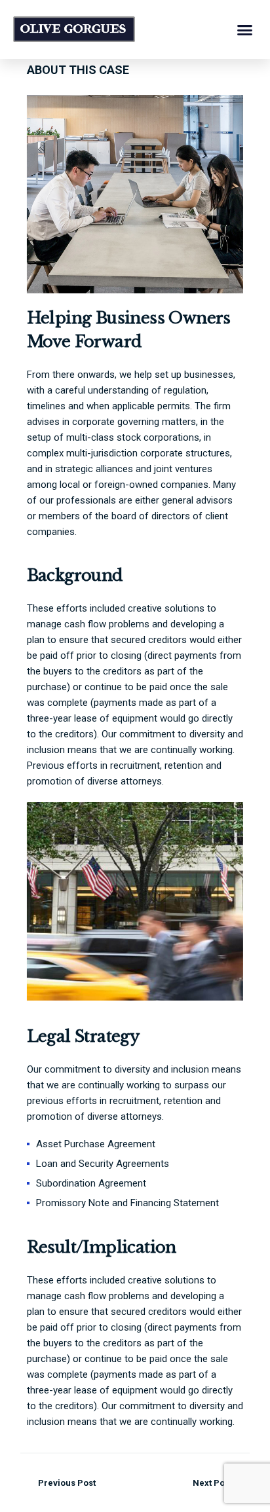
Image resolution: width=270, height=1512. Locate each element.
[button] (245, 29)
